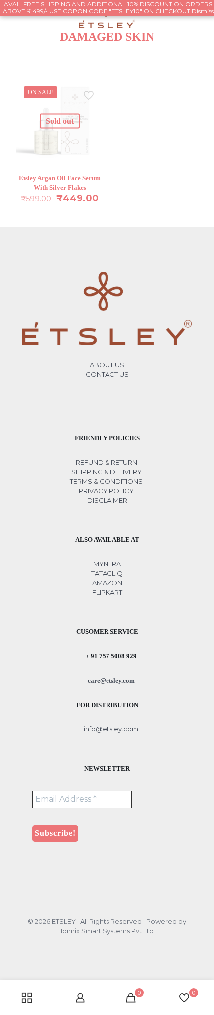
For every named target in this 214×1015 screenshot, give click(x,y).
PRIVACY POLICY (106, 491)
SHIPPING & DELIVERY (107, 472)
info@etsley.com (110, 729)
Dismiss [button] (203, 11)
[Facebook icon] (91, 945)
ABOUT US (107, 365)
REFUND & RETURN (106, 462)
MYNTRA (107, 564)
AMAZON (107, 583)
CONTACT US (107, 374)
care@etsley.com (110, 680)
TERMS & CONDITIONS (106, 481)
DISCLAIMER (107, 500)
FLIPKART (107, 592)
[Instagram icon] (122, 945)
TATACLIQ (107, 573)
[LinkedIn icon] (112, 945)
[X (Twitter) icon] (102, 945)
